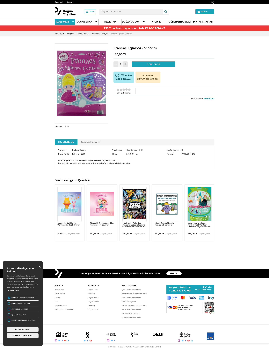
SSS (56, 301)
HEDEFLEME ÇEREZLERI (19, 309)
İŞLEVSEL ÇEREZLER (18, 314)
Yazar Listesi (60, 294)
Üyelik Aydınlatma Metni (131, 298)
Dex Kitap (91, 305)
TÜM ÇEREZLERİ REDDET (23, 335)
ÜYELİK (188, 11)
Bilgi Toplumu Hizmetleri (64, 309)
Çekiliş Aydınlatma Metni (131, 317)
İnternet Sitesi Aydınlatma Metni (134, 294)
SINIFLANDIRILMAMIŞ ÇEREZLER (23, 320)
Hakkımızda (59, 290)
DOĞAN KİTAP (84, 22)
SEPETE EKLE (153, 64)
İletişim (70, 2)
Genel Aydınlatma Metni (131, 309)
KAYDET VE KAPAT (22, 329)
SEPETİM (206, 11)
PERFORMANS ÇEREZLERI (20, 303)
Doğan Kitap (93, 290)
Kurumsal (59, 2)
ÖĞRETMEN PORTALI (180, 22)
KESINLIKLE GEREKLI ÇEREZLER (22, 298)
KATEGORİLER (62, 22)
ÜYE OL (174, 273)
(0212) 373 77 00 (180, 290)
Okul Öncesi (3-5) (134, 150)
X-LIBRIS (156, 22)
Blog (211, 2)
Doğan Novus (93, 298)
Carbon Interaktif (153, 347)
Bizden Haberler (61, 305)
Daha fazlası (13, 290)
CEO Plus (91, 294)
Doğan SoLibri (93, 301)
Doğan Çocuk (79, 150)
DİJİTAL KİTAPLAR (203, 22)
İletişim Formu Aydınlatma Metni (134, 305)
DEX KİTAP (110, 22)
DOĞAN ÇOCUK (130, 22)
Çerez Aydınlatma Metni (131, 290)
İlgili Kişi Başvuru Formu (131, 313)
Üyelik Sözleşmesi (129, 301)
